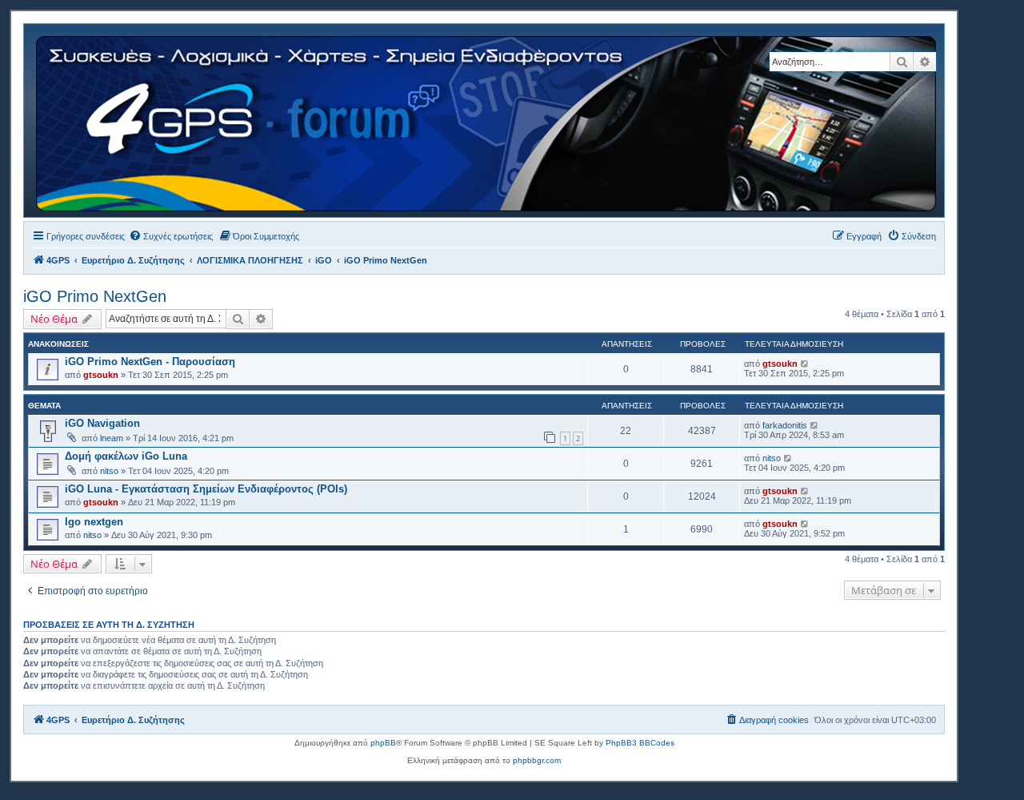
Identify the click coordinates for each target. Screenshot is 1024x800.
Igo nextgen (94, 522)
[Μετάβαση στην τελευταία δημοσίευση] (805, 363)
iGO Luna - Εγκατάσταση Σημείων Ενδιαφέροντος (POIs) (206, 489)
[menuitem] (171, 236)
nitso (109, 471)
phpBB (383, 742)
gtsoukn (100, 375)
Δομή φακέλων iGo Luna (126, 456)
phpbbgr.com (537, 760)
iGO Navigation (102, 423)
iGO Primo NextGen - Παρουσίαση (150, 362)
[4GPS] (487, 120)
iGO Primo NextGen (94, 296)
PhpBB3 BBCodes (640, 742)
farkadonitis (784, 425)
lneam (111, 438)
